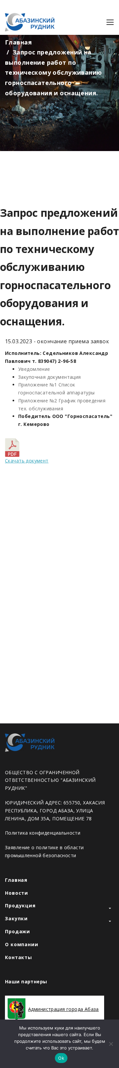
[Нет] (110, 1043)
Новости (16, 893)
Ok (61, 1058)
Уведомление (34, 369)
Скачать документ (27, 460)
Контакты (18, 957)
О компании (21, 944)
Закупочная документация (49, 377)
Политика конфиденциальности (42, 833)
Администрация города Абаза (63, 1009)
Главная (18, 42)
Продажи (17, 931)
